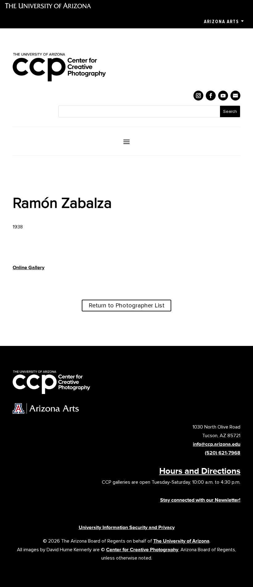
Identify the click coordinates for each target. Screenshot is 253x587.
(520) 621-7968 (222, 453)
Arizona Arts (221, 21)
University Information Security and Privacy (127, 527)
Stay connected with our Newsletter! (200, 500)
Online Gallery (28, 267)
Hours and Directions (199, 471)
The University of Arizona (181, 541)
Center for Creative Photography (142, 549)
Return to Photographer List (126, 305)
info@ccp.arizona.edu (216, 444)
